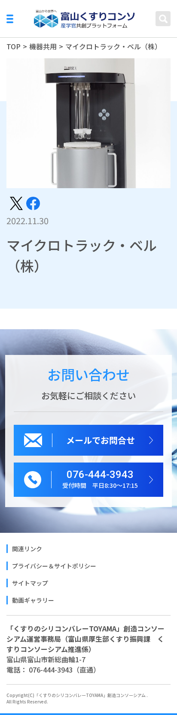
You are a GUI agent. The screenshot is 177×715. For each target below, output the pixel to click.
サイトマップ (30, 583)
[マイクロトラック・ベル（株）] (16, 202)
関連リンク (27, 548)
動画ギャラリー (33, 600)
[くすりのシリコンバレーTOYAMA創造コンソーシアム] (84, 19)
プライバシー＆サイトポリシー (54, 566)
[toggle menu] (9, 19)
